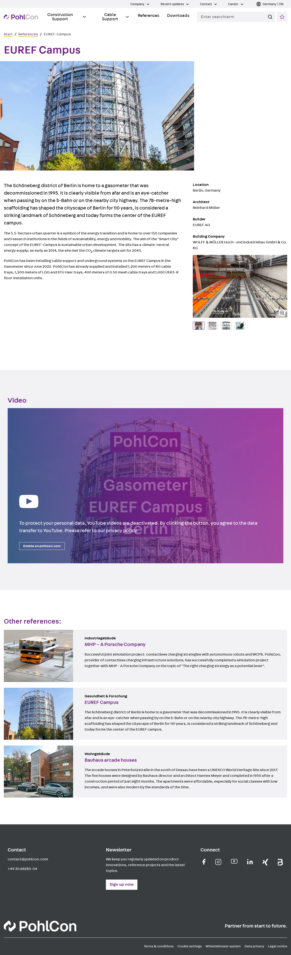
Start (8, 34)
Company (137, 4)
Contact (206, 4)
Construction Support (60, 17)
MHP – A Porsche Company (27, 632)
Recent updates (172, 4)
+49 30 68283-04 (22, 869)
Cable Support (110, 17)
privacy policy (121, 530)
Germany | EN (273, 4)
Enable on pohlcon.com (42, 546)
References (148, 15)
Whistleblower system (223, 946)
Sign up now (122, 884)
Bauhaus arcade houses (24, 748)
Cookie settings (189, 946)
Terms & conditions (159, 946)
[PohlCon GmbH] (203, 862)
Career (233, 4)
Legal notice (277, 946)
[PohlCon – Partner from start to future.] (21, 17)
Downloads (178, 15)
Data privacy (254, 946)
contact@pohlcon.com (28, 859)
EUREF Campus (17, 690)
